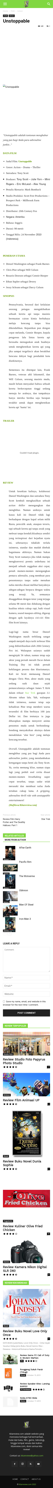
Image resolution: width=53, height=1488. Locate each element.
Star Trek (30, 692)
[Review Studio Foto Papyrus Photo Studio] (26, 1043)
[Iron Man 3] (10, 924)
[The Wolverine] (10, 881)
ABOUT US (36, 1479)
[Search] (49, 4)
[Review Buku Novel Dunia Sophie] (26, 1133)
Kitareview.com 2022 (27, 1484)
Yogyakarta (8, 1221)
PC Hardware (25, 1389)
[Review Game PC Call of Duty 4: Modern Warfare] (10, 1359)
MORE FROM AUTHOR (15, 840)
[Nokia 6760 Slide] (10, 1402)
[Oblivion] (10, 896)
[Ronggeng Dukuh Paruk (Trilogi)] (8, 1373)
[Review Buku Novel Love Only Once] (26, 1308)
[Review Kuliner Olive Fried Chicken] (26, 1198)
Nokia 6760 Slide (28, 1398)
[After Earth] (10, 853)
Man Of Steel (26, 904)
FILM (13, 11)
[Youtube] (38, 1464)
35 (48, 1234)
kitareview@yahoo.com (32, 1455)
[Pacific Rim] (10, 867)
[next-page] (9, 933)
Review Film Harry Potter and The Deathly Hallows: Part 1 (14, 822)
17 (48, 1067)
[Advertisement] (26, 56)
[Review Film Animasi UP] (26, 1084)
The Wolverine (27, 876)
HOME (15, 1479)
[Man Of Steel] (10, 910)
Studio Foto (8, 1054)
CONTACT (24, 1479)
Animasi (7, 1095)
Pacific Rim (25, 861)
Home (5, 11)
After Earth (25, 847)
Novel (6, 1156)
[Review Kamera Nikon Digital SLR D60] (26, 1251)
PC (22, 1361)
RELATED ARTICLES (14, 836)
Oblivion (23, 890)
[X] (30, 1464)
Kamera (6, 1262)
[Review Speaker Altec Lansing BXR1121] (8, 1387)
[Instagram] (22, 1464)
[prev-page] (5, 933)
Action (20, 11)
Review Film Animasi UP (21, 1100)
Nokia (23, 1401)
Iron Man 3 (25, 918)
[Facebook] (15, 1464)
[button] (5, 4)
